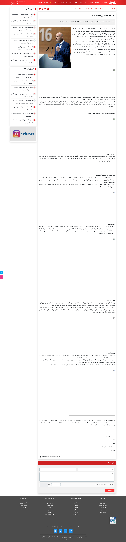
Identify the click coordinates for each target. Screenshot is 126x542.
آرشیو (47, 527)
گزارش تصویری (23, 505)
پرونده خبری (103, 512)
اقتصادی (97, 2)
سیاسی (80, 2)
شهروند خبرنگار (103, 505)
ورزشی (85, 2)
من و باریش (103, 503)
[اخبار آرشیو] (12, 3)
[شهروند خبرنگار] (15, 3)
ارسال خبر (77, 527)
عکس (39, 2)
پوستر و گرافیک (103, 510)
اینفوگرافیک (103, 508)
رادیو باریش (23, 508)
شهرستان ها (61, 2)
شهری (49, 510)
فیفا (114, 443)
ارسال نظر (109, 490)
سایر (109, 8)
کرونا (51, 2)
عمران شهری (50, 505)
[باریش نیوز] (112, 2)
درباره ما (61, 527)
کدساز (59, 540)
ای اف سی (112, 450)
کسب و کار (68, 2)
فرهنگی (75, 2)
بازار (50, 508)
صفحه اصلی (104, 2)
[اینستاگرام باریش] (23, 134)
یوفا (114, 440)
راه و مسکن (50, 503)
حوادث (49, 512)
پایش (55, 2)
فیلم (45, 2)
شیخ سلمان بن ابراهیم (109, 436)
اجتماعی (91, 2)
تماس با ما (69, 527)
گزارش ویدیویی (23, 503)
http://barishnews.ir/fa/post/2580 (51, 457)
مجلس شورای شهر (49, 514)
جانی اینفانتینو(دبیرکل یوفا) (108, 447)
